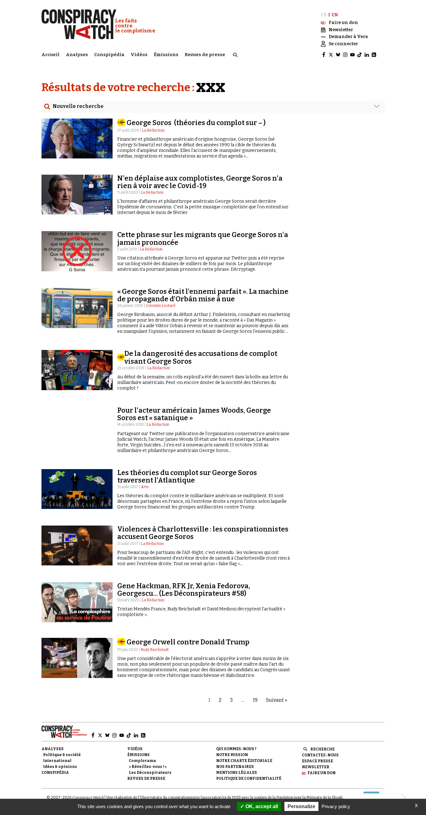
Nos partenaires (235, 766)
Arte (145, 487)
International (57, 761)
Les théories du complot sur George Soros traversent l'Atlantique (187, 476)
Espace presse (317, 761)
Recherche (322, 749)
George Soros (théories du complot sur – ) (197, 123)
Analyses (77, 54)
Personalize (301, 806)
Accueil (50, 54)
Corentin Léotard (160, 305)
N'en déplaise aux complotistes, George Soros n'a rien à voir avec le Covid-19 (200, 182)
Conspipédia (109, 54)
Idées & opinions (60, 766)
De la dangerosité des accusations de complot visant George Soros (200, 357)
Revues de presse (205, 54)
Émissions (166, 54)
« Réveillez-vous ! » (148, 766)
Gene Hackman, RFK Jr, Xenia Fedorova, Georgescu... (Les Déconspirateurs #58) (183, 590)
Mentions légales (236, 772)
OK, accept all (261, 806)
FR (324, 14)
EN (335, 14)
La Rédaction (153, 130)
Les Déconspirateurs (150, 772)
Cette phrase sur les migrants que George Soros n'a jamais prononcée (202, 238)
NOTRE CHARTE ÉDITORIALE (244, 761)
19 (255, 700)
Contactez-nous (320, 755)
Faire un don (321, 773)
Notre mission (232, 755)
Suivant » (276, 700)
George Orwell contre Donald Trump (188, 642)
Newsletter (315, 767)
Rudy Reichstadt (155, 650)
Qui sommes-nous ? (236, 749)
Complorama (142, 761)
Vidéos (139, 54)
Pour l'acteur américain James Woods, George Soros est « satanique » (194, 414)
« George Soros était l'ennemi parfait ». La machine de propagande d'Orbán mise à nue (202, 295)
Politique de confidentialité (248, 778)
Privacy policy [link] (336, 806)
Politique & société (62, 755)
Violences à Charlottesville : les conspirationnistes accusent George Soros (202, 533)
